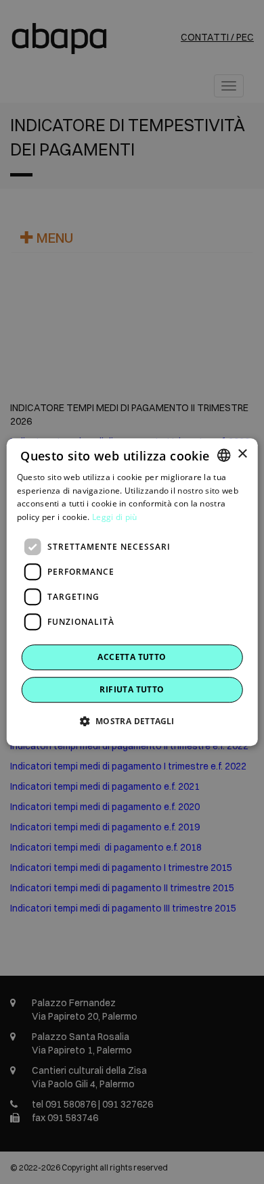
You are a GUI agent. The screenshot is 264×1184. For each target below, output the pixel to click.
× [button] (242, 454)
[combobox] (223, 455)
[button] (131, 721)
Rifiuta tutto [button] (132, 689)
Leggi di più (114, 517)
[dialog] (132, 592)
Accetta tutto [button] (131, 657)
